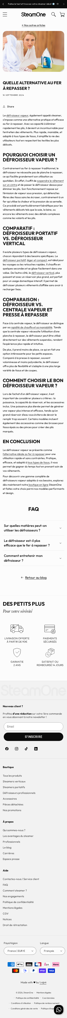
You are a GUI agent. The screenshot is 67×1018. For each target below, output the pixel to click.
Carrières (8, 853)
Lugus (43, 982)
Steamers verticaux (14, 781)
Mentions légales (12, 907)
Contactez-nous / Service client (21, 879)
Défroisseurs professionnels (19, 793)
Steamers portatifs (14, 787)
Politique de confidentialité (18, 902)
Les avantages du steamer (18, 836)
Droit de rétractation (15, 925)
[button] (5, 14)
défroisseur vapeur (17, 115)
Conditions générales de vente (24, 1008)
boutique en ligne (38, 484)
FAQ (5, 884)
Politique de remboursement (46, 1003)
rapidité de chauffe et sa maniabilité (31, 327)
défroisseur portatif (14, 260)
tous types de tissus (39, 462)
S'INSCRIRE (33, 737)
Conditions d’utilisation (21, 1003)
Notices (7, 919)
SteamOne (28, 992)
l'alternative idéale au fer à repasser (24, 454)
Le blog (7, 847)
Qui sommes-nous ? (14, 830)
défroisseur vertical (42, 272)
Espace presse (11, 859)
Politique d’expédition (50, 1008)
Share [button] (10, 106)
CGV (6, 913)
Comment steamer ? (15, 890)
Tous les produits (12, 775)
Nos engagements (13, 896)
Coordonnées (48, 998)
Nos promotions (12, 810)
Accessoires (10, 798)
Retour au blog (36, 577)
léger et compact (37, 260)
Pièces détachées (13, 804)
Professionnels (11, 841)
